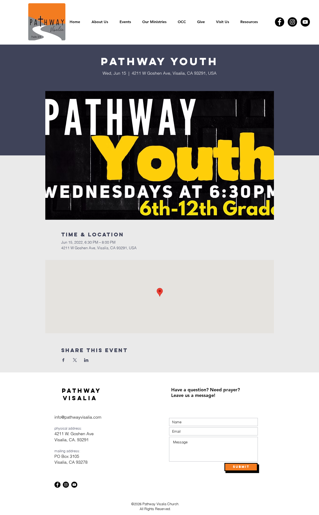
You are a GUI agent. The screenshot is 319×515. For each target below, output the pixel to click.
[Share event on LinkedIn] (86, 360)
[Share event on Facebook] (63, 360)
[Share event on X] (75, 360)
